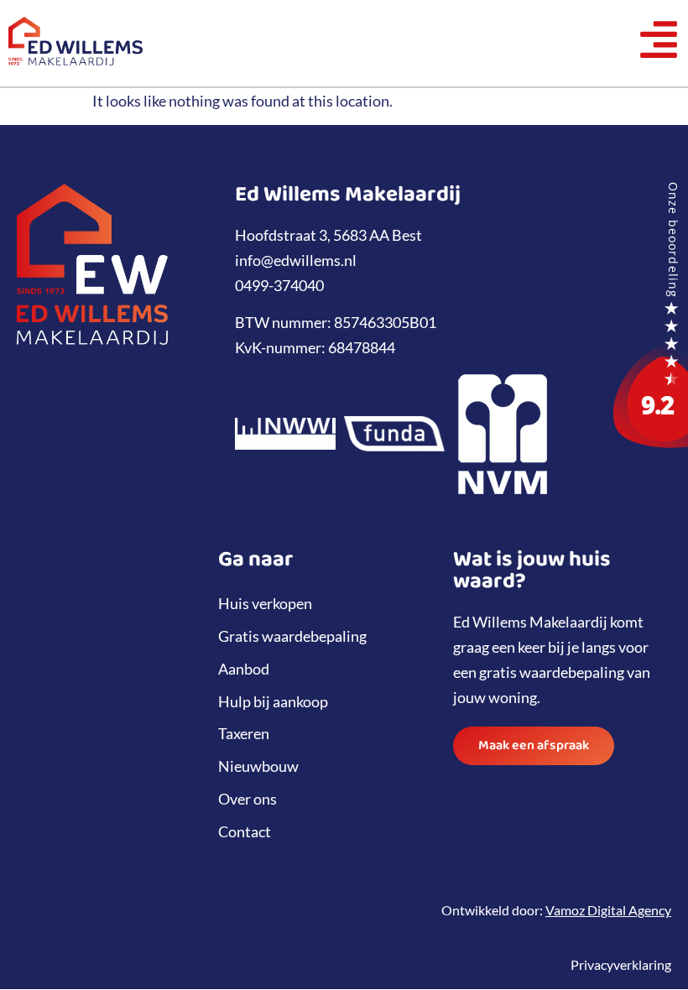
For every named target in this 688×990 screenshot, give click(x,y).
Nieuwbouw (258, 766)
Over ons (247, 798)
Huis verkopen (265, 603)
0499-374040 (279, 285)
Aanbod (243, 668)
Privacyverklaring (621, 964)
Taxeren (243, 733)
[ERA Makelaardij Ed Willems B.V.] (646, 458)
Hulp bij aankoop (273, 701)
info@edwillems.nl (296, 260)
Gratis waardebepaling (292, 636)
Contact (244, 831)
